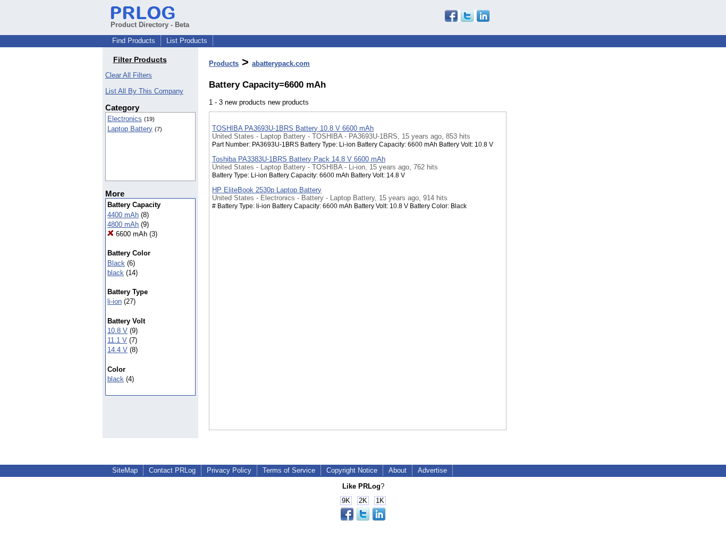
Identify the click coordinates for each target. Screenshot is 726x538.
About (398, 470)
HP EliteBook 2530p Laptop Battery (267, 190)
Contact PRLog (172, 470)
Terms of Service (289, 470)
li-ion (114, 301)
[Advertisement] (559, 275)
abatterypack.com (281, 63)
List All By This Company (144, 91)
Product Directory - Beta (150, 25)
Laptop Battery (130, 129)
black (115, 273)
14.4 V (117, 350)
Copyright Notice (351, 470)
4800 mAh (123, 224)
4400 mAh (123, 215)
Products (224, 63)
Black (116, 263)
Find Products (133, 41)
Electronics (124, 119)
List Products (186, 41)
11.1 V (117, 340)
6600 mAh (130, 234)
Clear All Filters (128, 75)
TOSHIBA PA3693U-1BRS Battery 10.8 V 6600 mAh (293, 128)
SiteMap (125, 470)
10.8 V (117, 331)
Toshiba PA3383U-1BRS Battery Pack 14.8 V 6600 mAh (298, 159)
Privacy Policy (229, 470)
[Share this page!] (467, 19)
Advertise (432, 470)
